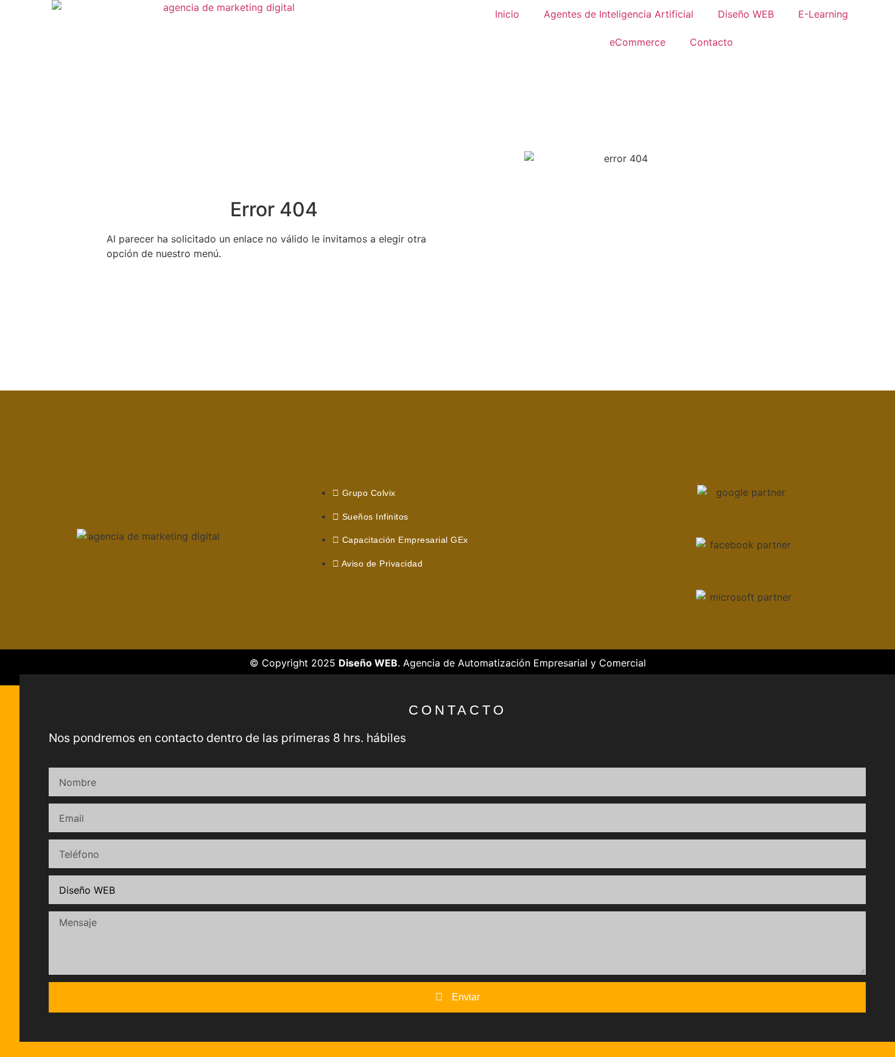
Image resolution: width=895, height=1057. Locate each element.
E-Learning (823, 14)
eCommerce (637, 42)
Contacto (711, 42)
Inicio (507, 14)
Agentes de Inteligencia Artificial (618, 14)
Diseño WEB (746, 14)
